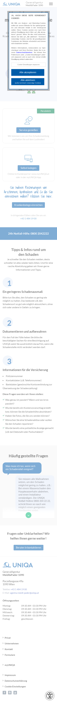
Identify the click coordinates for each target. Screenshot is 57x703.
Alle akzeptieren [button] (27, 72)
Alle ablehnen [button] (28, 81)
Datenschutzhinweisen (24, 52)
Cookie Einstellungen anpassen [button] (28, 64)
